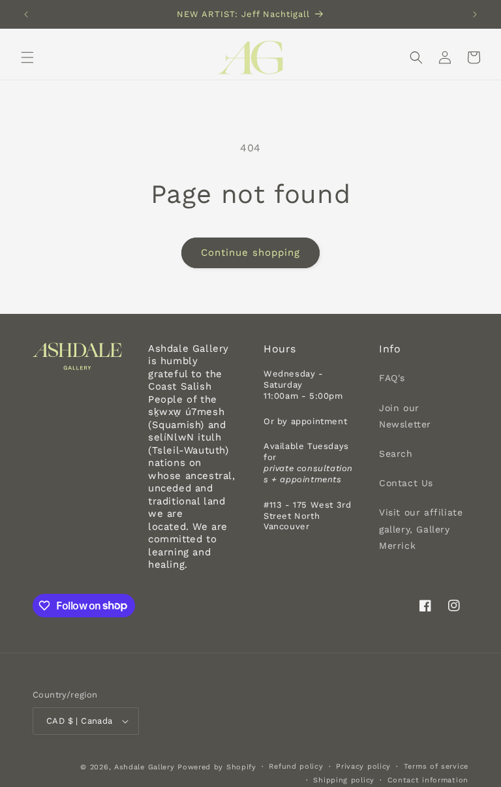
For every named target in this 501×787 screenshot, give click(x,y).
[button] (27, 57)
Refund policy (296, 766)
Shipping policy (343, 780)
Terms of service (436, 766)
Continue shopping (250, 252)
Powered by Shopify (216, 767)
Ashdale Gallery (144, 767)
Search (396, 453)
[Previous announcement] (26, 14)
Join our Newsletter (405, 416)
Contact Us (406, 483)
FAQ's (392, 378)
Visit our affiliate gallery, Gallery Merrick (421, 528)
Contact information (427, 780)
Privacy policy (363, 766)
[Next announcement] (475, 14)
